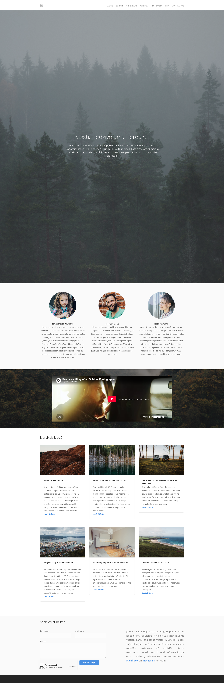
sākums (110, 6)
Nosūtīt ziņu (89, 662)
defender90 (145, 6)
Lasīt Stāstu (49, 514)
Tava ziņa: (43, 641)
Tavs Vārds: (44, 631)
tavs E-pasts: (79, 631)
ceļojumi (119, 6)
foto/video (157, 6)
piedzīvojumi (131, 6)
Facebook (132, 660)
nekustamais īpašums (174, 6)
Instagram (148, 660)
